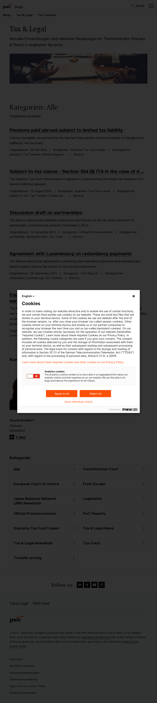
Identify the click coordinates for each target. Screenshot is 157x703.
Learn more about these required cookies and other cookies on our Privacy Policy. (73, 362)
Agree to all (62, 393)
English (27, 296)
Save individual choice (78, 401)
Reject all (95, 393)
